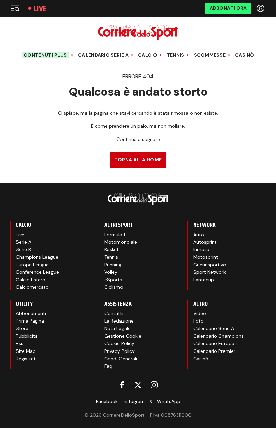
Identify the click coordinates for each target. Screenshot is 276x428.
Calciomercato (32, 287)
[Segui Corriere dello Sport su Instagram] (154, 385)
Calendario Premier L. (216, 351)
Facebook (107, 401)
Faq (108, 366)
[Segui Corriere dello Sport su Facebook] (122, 385)
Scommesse (210, 55)
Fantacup (203, 280)
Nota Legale (117, 328)
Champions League (37, 257)
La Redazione (119, 321)
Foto (198, 321)
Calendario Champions (218, 336)
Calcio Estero (30, 280)
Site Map (26, 351)
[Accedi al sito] (261, 8)
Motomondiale (120, 242)
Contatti (113, 313)
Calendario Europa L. (216, 343)
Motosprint (205, 257)
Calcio (147, 55)
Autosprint (205, 242)
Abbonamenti (31, 313)
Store (22, 328)
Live (40, 8)
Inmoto (201, 249)
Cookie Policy (119, 343)
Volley (110, 272)
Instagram (134, 401)
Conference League (37, 272)
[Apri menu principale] (15, 8)
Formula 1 (114, 235)
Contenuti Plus (45, 55)
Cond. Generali (120, 359)
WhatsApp (168, 401)
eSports (113, 280)
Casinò (244, 55)
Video (199, 313)
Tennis (175, 55)
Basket (111, 249)
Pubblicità (27, 336)
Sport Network (209, 272)
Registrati (26, 359)
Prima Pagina (30, 321)
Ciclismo (113, 287)
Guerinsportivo (209, 265)
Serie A (23, 242)
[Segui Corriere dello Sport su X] (138, 385)
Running (113, 265)
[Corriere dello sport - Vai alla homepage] (138, 32)
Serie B (23, 249)
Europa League (32, 265)
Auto (198, 235)
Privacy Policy (119, 351)
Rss (19, 343)
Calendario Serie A (103, 55)
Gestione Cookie (122, 336)
